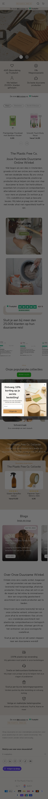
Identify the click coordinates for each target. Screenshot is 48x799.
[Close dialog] (44, 384)
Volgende (13, 411)
